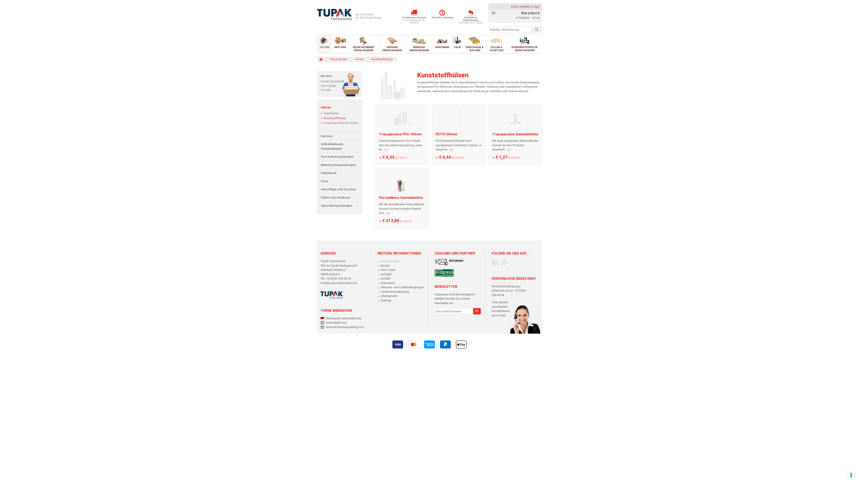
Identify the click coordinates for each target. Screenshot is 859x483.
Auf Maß (386, 274)
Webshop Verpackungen (419, 49)
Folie (457, 47)
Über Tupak (388, 269)
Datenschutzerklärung (395, 291)
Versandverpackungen (337, 156)
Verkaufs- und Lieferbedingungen (402, 287)
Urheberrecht (389, 296)
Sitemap (386, 300)
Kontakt (386, 278)
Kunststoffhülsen (335, 118)
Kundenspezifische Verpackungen (524, 49)
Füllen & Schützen (496, 49)
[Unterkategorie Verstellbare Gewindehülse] (402, 182)
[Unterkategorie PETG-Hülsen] (459, 118)
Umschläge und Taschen (338, 189)
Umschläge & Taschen (474, 49)
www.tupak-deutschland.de (343, 318)
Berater (385, 265)
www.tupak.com (336, 322)
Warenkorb (530, 13)
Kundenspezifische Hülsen (341, 123)
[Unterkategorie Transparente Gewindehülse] (515, 118)
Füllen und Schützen (335, 197)
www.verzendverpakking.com (345, 327)
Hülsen (325, 47)
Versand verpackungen (392, 49)
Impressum (388, 283)
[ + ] (386, 149)
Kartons (340, 47)
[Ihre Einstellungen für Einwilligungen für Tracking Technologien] (851, 475)
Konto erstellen (521, 6)
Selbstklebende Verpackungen (363, 49)
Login (536, 6)
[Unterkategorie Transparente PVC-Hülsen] (402, 118)
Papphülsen (331, 113)
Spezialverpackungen (336, 205)
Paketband (442, 47)
